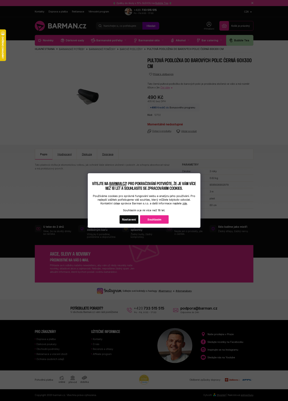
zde (184, 203)
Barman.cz (117, 183)
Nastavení (129, 219)
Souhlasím (154, 219)
